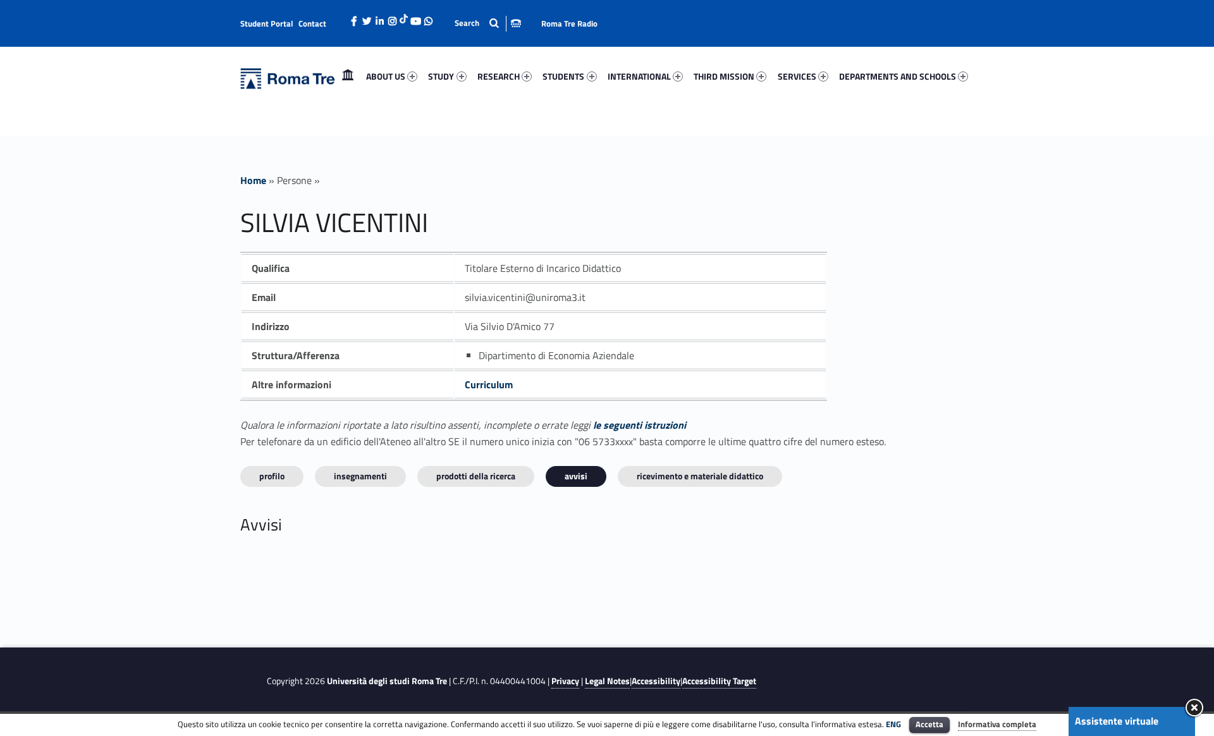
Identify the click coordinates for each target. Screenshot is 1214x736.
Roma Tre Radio (569, 23)
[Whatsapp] (428, 17)
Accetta (929, 724)
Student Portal (266, 23)
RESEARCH (498, 76)
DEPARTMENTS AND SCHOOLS (897, 76)
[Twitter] (366, 17)
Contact (312, 23)
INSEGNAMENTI (360, 475)
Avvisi (576, 475)
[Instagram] (392, 17)
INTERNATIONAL (639, 76)
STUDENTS (563, 76)
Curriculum (489, 384)
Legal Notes (607, 681)
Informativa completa (997, 724)
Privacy (565, 681)
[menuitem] (347, 76)
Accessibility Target (719, 681)
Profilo (272, 475)
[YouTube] (415, 17)
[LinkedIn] (379, 17)
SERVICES (797, 76)
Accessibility (656, 681)
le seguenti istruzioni (639, 424)
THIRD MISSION (724, 76)
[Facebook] (354, 17)
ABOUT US (385, 76)
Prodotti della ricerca (475, 475)
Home (347, 76)
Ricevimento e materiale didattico (700, 475)
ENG (893, 724)
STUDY (441, 76)
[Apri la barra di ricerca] (488, 23)
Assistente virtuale (1116, 720)
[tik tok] (403, 17)
